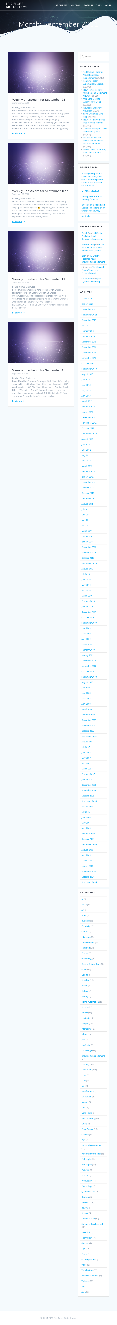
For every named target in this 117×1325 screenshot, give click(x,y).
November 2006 (88, 790)
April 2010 (86, 590)
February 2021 (88, 331)
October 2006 (87, 795)
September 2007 (89, 736)
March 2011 (86, 531)
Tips (83, 1248)
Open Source (87, 1129)
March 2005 (86, 860)
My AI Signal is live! (90, 191)
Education (86, 937)
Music (84, 1123)
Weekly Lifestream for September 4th (39, 370)
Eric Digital (17, 5)
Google (84, 974)
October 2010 (87, 558)
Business (85, 920)
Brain (83, 915)
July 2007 (85, 747)
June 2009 (86, 628)
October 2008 (87, 671)
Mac (83, 1085)
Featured (85, 947)
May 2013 (86, 390)
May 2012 (86, 455)
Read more (17, 133)
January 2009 (87, 655)
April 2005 (86, 855)
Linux (83, 1075)
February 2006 (88, 833)
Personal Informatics (91, 1153)
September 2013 (89, 368)
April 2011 (86, 525)
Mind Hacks (86, 1113)
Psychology (86, 1186)
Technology (86, 1237)
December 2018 (88, 341)
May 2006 (86, 822)
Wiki (83, 1286)
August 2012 (87, 439)
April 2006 (86, 828)
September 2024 (89, 314)
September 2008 (89, 676)
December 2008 (88, 660)
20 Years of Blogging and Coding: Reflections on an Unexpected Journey (93, 207)
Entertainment (88, 942)
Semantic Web (88, 1218)
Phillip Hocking (88, 244)
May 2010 (86, 585)
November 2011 (88, 487)
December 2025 (88, 309)
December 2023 (88, 320)
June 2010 (86, 579)
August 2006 (87, 806)
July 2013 (85, 379)
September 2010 (89, 563)
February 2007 (88, 774)
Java (83, 1039)
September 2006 (89, 801)
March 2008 (86, 709)
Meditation (86, 1096)
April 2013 (86, 395)
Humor (84, 1007)
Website (85, 1281)
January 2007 (87, 779)
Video (84, 1264)
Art (82, 910)
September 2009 (89, 622)
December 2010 (88, 547)
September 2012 (89, 433)
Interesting (86, 1028)
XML (83, 1291)
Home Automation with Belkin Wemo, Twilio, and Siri (92, 247)
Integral (84, 1023)
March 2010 (86, 595)
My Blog (76, 5)
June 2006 (86, 817)
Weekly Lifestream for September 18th (40, 191)
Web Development (90, 1275)
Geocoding (86, 958)
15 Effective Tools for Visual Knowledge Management (93, 236)
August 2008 (87, 682)
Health (84, 985)
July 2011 (85, 509)
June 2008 (86, 693)
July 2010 (85, 574)
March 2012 (86, 466)
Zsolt (83, 255)
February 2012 (88, 471)
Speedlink (85, 1232)
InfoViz (84, 1012)
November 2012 (88, 422)
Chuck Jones (87, 278)
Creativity (85, 926)
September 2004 (89, 882)
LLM (83, 1080)
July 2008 (85, 687)
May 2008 (86, 698)
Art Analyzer (87, 216)
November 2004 (88, 871)
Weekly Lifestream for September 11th (40, 279)
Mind (83, 1107)
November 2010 (88, 552)
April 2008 (86, 703)
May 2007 (86, 758)
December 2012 (88, 417)
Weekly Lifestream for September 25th (40, 99)
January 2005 (87, 866)
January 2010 (87, 606)
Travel (84, 1254)
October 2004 (87, 876)
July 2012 (85, 444)
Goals (84, 969)
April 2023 (86, 325)
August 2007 (87, 741)
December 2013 (88, 352)
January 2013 (87, 412)
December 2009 (88, 612)
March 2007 (86, 768)
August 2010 (87, 568)
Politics (84, 1175)
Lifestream (86, 1069)
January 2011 (87, 541)
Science (84, 1213)
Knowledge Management (93, 1055)
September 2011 (89, 498)
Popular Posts (93, 5)
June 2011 (86, 514)
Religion (85, 1197)
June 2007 (86, 752)
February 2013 (88, 406)
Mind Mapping (88, 1118)
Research (85, 1202)
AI (82, 899)
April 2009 (86, 639)
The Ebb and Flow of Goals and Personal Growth (92, 270)
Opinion (85, 1134)
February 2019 (88, 336)
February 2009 (88, 649)
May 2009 (86, 633)
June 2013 (86, 385)
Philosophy (86, 1159)
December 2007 (88, 720)
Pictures (85, 1170)
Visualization (87, 1270)
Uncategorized (88, 1259)
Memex (84, 1102)
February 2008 (88, 714)
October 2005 (87, 839)
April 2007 (86, 763)
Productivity (86, 1180)
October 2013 (87, 363)
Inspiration (86, 1018)
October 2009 (87, 617)
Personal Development (92, 1145)
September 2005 (89, 844)
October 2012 (87, 428)
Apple (84, 904)
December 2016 (88, 347)
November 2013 (88, 358)
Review (84, 1207)
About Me (61, 5)
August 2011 (87, 503)
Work (108, 5)
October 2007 (87, 730)
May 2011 (86, 520)
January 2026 (87, 304)
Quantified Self (88, 1191)
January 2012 (87, 476)
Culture (84, 931)
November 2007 (88, 725)
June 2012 (86, 449)
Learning (85, 1064)
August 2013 (87, 374)
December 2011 (88, 482)
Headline (85, 980)
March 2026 (86, 298)
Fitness (84, 953)
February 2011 (88, 536)
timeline (85, 1243)
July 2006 (85, 812)
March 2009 (86, 644)
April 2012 (86, 460)
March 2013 (86, 401)
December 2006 (88, 785)
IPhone (84, 1034)
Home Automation (90, 1001)
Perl (83, 1140)
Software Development (92, 1224)
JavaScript (85, 1045)
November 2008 (88, 666)
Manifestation (87, 1091)
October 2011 (87, 493)
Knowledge (86, 1050)
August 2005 (87, 849)
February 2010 (88, 601)
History (84, 991)
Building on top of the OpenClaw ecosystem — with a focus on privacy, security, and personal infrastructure (92, 179)
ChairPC (85, 233)
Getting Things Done (91, 964)
